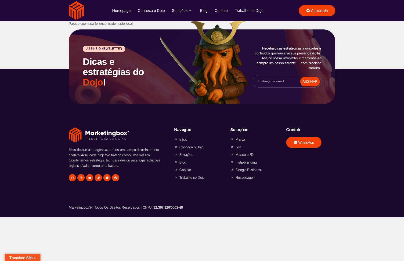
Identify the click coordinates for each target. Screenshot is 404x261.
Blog (204, 11)
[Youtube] (89, 177)
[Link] (98, 177)
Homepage (121, 11)
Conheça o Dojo (151, 11)
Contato (221, 11)
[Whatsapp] (72, 177)
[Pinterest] (115, 177)
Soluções (180, 11)
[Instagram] (81, 177)
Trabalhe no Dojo (249, 11)
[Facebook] (107, 177)
